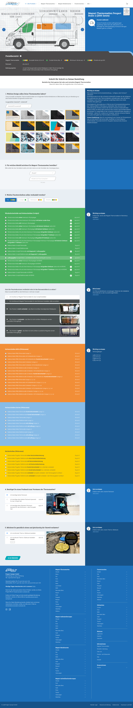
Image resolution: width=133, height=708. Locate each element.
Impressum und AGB (126, 704)
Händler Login (94, 704)
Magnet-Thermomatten (103, 646)
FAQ (98, 657)
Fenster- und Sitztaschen (103, 654)
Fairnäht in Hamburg (102, 649)
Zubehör (99, 636)
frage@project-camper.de (21, 591)
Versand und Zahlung (105, 704)
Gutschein (99, 638)
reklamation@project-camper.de (15, 605)
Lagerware (100, 633)
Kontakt (99, 659)
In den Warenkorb (13, 558)
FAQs (33, 586)
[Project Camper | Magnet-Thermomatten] (12, 3)
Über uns (99, 651)
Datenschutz (116, 704)
